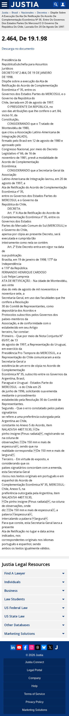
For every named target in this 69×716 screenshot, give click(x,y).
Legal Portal (34, 670)
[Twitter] (50, 647)
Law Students (14, 599)
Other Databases (17, 625)
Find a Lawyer (14, 573)
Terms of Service (34, 693)
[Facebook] (25, 647)
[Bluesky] (44, 647)
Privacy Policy (35, 701)
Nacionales (27, 12)
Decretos (42, 12)
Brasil (15, 12)
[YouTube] (19, 647)
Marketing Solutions (19, 633)
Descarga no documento (18, 49)
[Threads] (37, 647)
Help (34, 686)
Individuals (12, 582)
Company (34, 678)
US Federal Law (15, 608)
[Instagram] (31, 647)
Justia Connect (34, 662)
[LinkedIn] (13, 647)
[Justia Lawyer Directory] (56, 647)
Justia (5, 12)
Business (11, 590)
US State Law (14, 616)
